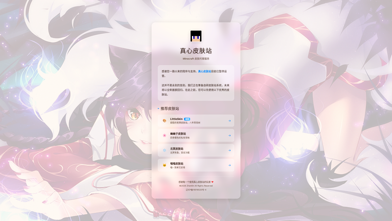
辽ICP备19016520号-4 (196, 190)
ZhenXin (190, 186)
